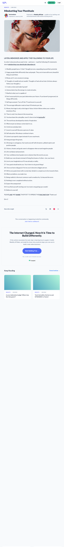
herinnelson (12, 14)
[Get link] (58, 209)
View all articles (54, 270)
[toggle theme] (45, 2)
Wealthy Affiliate (38, 14)
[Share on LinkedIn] (50, 209)
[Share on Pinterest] (54, 209)
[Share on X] (46, 209)
